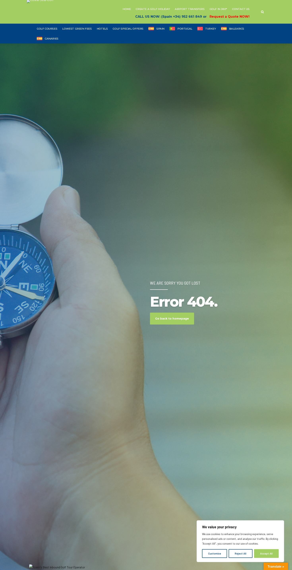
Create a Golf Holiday (153, 9)
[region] (240, 541)
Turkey (210, 28)
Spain (160, 28)
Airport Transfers (189, 9)
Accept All (266, 553)
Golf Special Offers (128, 28)
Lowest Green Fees (77, 28)
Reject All (240, 553)
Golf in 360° (218, 9)
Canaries (51, 38)
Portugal (184, 28)
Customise (214, 553)
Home (127, 9)
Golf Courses (47, 28)
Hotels (102, 28)
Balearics (236, 28)
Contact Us (240, 9)
